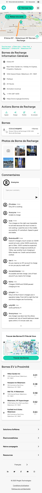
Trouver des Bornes (21, 358)
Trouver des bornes (16, 2)
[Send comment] (36, 197)
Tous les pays (6, 47)
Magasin (31, 2)
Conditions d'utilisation (21, 485)
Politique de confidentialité (21, 489)
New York (26, 47)
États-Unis (17, 47)
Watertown (6, 48)
